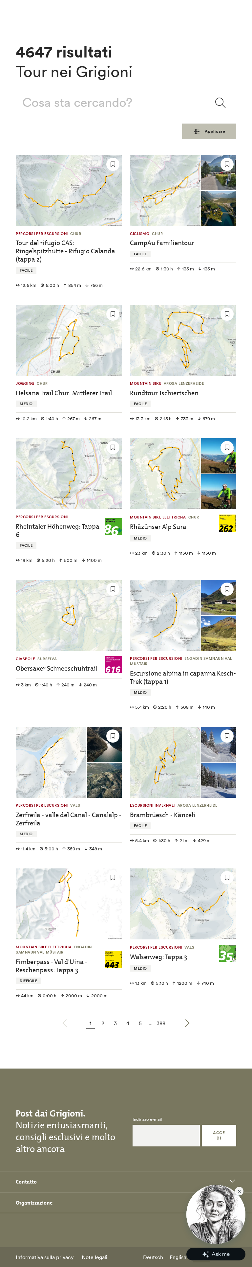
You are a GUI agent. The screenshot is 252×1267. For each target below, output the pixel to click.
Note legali (94, 1257)
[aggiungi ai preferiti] (112, 164)
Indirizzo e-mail (147, 1119)
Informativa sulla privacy (45, 1257)
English (178, 1257)
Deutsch (153, 1257)
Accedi (219, 1135)
